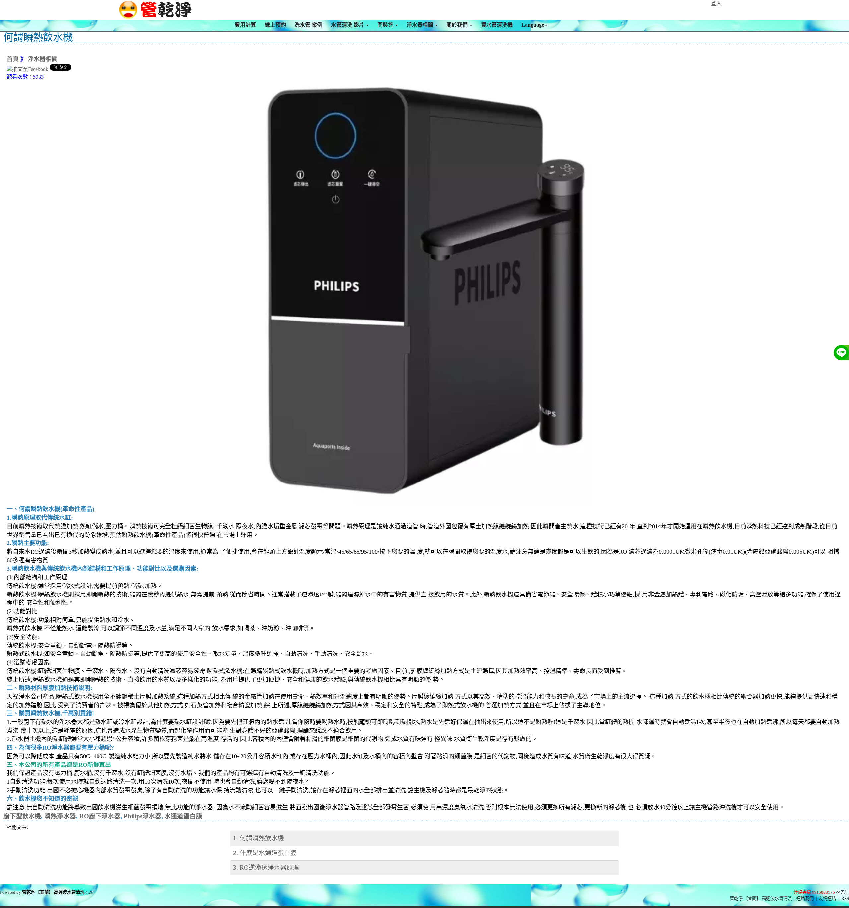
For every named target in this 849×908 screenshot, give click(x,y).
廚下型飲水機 (22, 816)
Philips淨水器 (142, 816)
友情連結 (827, 898)
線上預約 (275, 25)
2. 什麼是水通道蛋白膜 (264, 852)
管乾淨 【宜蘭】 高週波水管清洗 (53, 892)
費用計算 (245, 25)
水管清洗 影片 (348, 25)
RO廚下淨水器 (99, 816)
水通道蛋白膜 (183, 816)
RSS (845, 898)
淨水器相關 (420, 25)
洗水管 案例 (308, 25)
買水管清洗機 (497, 25)
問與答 (386, 25)
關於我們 (457, 25)
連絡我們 (805, 898)
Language (532, 25)
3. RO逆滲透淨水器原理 (266, 867)
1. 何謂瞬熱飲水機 (258, 838)
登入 (716, 3)
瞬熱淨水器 (60, 816)
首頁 (13, 59)
